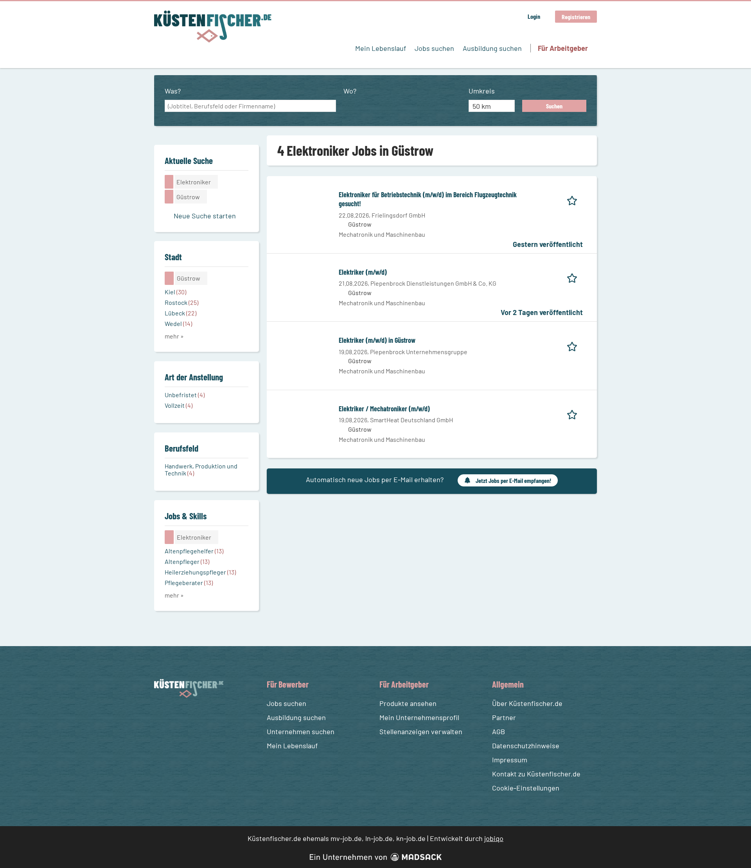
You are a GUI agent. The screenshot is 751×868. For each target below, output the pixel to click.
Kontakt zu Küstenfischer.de (536, 773)
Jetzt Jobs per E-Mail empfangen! (513, 480)
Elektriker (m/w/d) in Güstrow (377, 340)
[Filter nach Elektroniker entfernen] (169, 537)
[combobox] (250, 106)
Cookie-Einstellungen (525, 787)
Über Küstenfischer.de (527, 703)
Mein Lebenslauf (380, 48)
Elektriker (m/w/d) (363, 272)
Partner (504, 717)
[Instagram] (175, 716)
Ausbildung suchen (492, 48)
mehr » (174, 336)
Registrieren (576, 16)
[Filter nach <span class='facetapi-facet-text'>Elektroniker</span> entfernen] (169, 181)
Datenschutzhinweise (525, 745)
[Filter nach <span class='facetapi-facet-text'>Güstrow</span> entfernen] (169, 196)
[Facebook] (161, 716)
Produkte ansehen (408, 703)
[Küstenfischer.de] (212, 27)
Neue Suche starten (205, 215)
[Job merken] (575, 199)
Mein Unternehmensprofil (419, 717)
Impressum (509, 759)
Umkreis (482, 90)
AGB (498, 731)
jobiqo (493, 838)
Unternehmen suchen (300, 731)
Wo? (349, 90)
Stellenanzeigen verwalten (420, 731)
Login (534, 16)
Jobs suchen (434, 48)
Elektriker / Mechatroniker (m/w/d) (384, 408)
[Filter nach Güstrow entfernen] (169, 278)
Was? (173, 90)
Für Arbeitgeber (563, 48)
